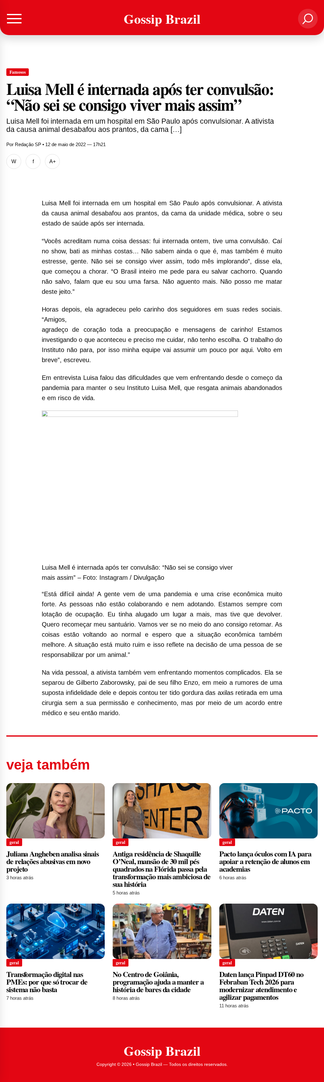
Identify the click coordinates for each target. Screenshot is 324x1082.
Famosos (17, 72)
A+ (52, 161)
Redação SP (28, 144)
